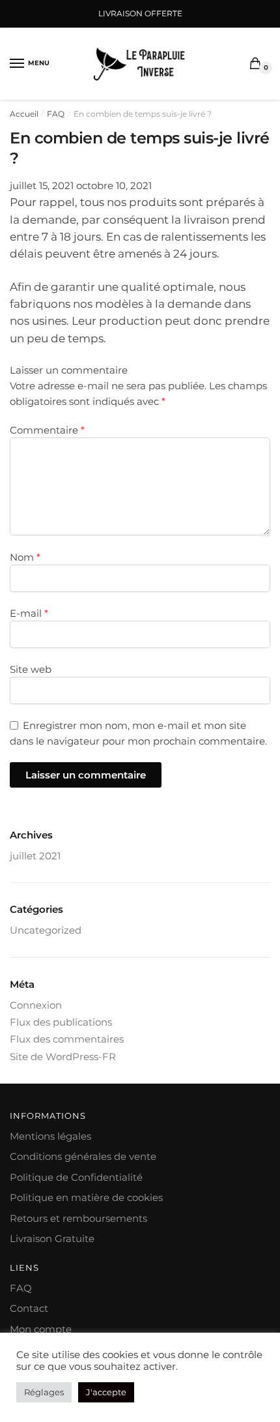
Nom (25, 557)
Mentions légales (50, 1136)
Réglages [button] (44, 1392)
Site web (30, 669)
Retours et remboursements (78, 1218)
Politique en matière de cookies (86, 1197)
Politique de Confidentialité (76, 1177)
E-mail (29, 613)
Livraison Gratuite (52, 1238)
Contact (29, 1308)
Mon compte (41, 1329)
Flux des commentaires (67, 1039)
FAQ (55, 114)
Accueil (24, 114)
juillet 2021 (35, 856)
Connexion (36, 1005)
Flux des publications (61, 1022)
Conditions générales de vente (83, 1156)
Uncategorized (45, 930)
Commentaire (47, 430)
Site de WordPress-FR (63, 1056)
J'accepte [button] (106, 1392)
